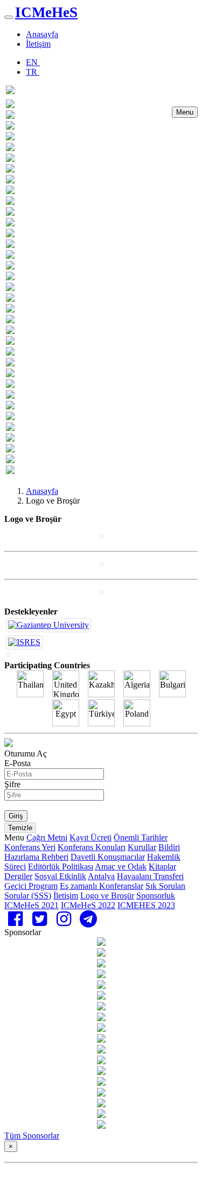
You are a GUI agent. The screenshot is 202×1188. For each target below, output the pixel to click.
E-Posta (17, 763)
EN (33, 62)
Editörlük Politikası (60, 866)
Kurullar (142, 847)
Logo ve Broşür (107, 895)
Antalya (101, 876)
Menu (184, 112)
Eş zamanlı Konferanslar (101, 885)
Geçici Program (31, 885)
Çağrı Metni (46, 837)
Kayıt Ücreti (90, 837)
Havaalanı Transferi (150, 876)
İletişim (38, 43)
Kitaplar (162, 866)
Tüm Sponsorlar (31, 1135)
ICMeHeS (46, 12)
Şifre (12, 784)
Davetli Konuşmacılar (108, 856)
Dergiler (18, 876)
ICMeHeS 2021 (31, 905)
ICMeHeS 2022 (88, 905)
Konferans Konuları (92, 847)
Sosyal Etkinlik (60, 876)
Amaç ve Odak (121, 866)
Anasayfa (42, 34)
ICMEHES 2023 (146, 905)
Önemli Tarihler (141, 837)
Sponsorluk (155, 895)
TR (32, 71)
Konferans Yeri (29, 847)
